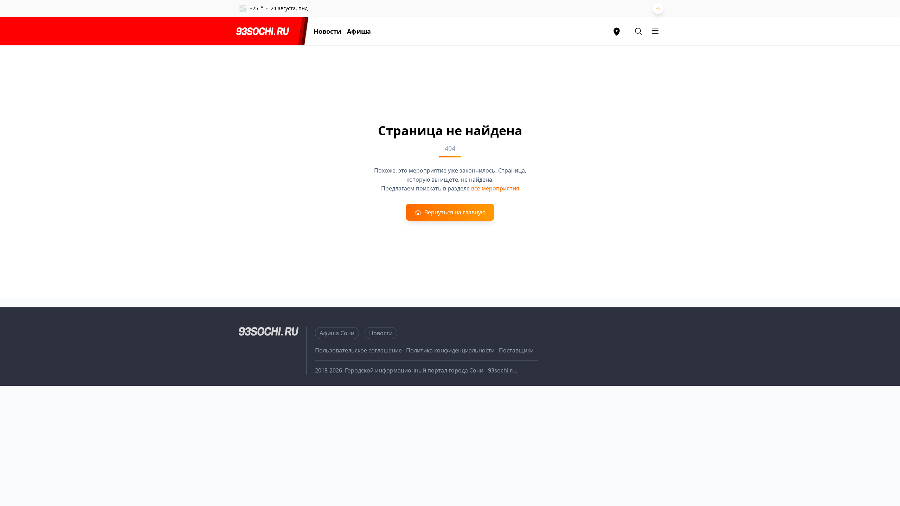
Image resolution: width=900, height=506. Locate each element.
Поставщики (516, 350)
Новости (327, 31)
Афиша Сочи (337, 333)
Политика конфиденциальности (450, 350)
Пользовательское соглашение (358, 350)
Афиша (359, 31)
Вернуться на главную (455, 212)
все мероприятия (495, 188)
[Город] (617, 31)
